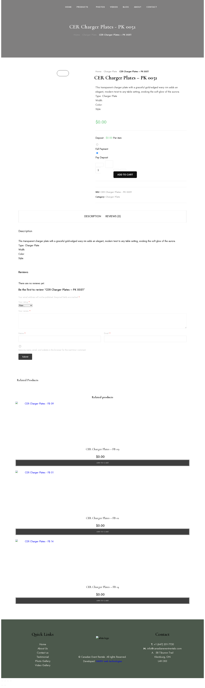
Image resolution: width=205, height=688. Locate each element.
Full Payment (101, 149)
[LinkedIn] (109, 646)
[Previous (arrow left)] (2, 685)
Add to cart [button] (102, 463)
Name (22, 333)
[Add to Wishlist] (99, 165)
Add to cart (125, 174)
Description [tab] (92, 216)
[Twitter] (102, 646)
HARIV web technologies (109, 661)
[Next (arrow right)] (5, 685)
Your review (24, 311)
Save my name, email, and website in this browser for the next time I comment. (52, 350)
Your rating (24, 302)
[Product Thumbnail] (63, 73)
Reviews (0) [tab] (113, 216)
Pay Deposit (101, 157)
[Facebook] (95, 646)
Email (107, 333)
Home (77, 34)
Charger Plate (89, 34)
